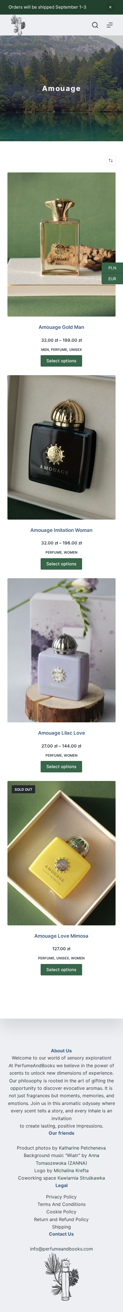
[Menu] (110, 25)
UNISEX (75, 349)
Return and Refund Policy (61, 1219)
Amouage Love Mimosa (61, 936)
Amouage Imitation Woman (61, 530)
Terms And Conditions (61, 1204)
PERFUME (59, 349)
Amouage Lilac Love (61, 733)
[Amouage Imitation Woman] (61, 447)
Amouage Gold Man (61, 327)
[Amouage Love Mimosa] (61, 853)
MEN (45, 349)
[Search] (95, 25)
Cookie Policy (61, 1211)
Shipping (61, 1227)
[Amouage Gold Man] (61, 244)
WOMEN (71, 552)
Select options (61, 360)
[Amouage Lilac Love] (61, 650)
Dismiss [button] (110, 7)
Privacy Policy (61, 1197)
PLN (109, 267)
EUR (109, 278)
